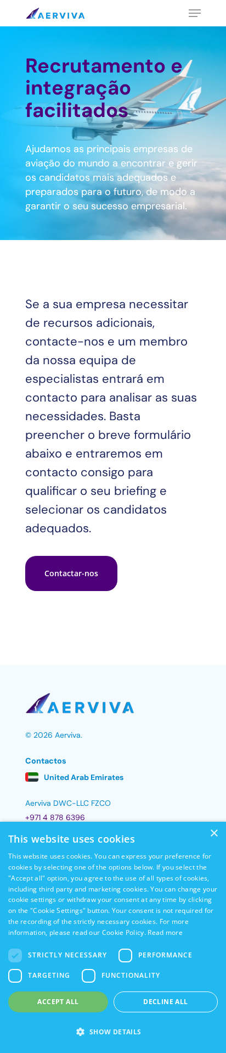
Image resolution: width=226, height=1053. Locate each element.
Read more (165, 932)
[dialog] (113, 937)
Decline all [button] (165, 1001)
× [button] (214, 833)
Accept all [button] (57, 1001)
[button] (71, 573)
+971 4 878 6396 (55, 817)
